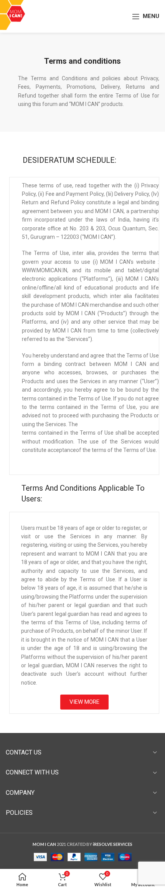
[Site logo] (15, 15)
